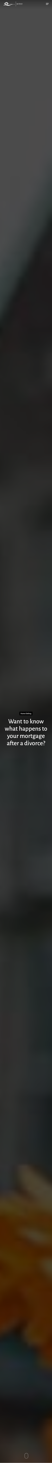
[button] (47, 4)
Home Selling (26, 713)
